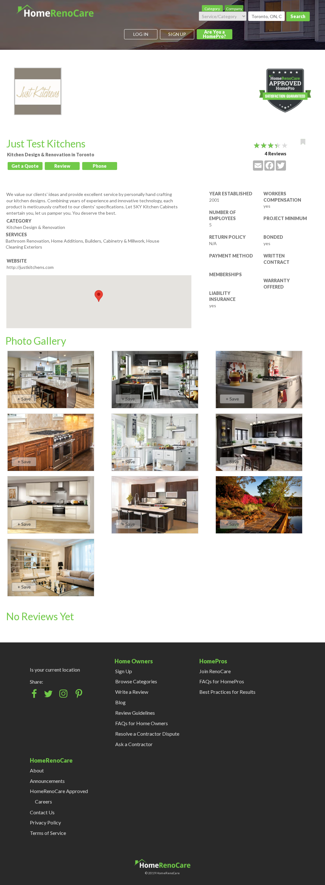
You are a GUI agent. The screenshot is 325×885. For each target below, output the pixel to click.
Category (212, 8)
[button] (98, 296)
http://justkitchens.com (30, 267)
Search (297, 16)
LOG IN (140, 34)
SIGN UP (177, 34)
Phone (100, 166)
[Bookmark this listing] (303, 142)
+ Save (24, 398)
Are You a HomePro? (214, 34)
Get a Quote (25, 166)
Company (234, 8)
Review (62, 166)
